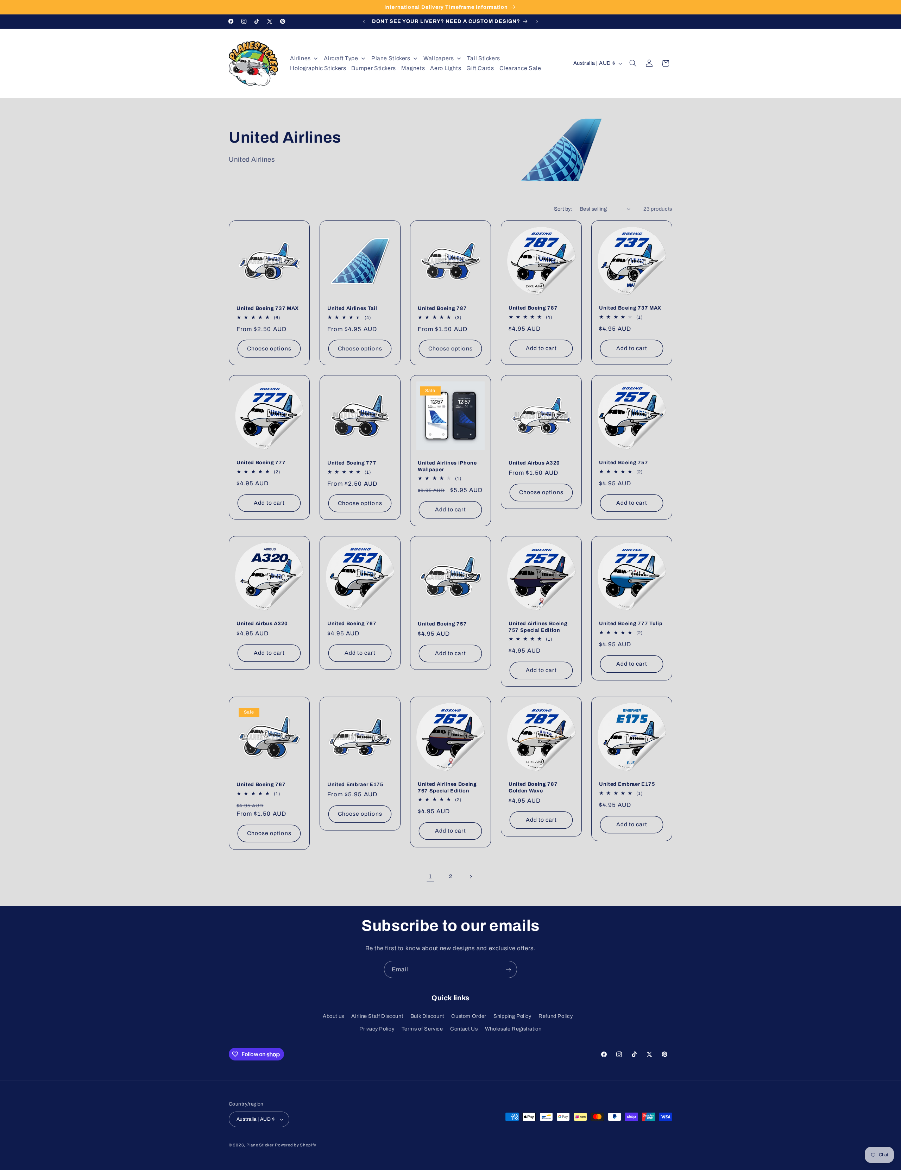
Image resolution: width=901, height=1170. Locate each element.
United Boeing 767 (351, 623)
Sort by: (563, 209)
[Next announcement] (537, 21)
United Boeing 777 (261, 462)
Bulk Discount (427, 1016)
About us (333, 1016)
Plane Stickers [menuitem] (390, 58)
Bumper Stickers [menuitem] (373, 68)
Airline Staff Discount (377, 1016)
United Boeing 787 (442, 308)
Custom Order (468, 1016)
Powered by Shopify (295, 1145)
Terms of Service (422, 1029)
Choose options (269, 348)
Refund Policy (555, 1016)
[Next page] (470, 877)
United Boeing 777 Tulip (630, 623)
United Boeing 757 (623, 462)
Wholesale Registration (513, 1029)
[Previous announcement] (364, 21)
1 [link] (430, 876)
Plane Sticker (260, 1145)
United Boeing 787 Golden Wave (533, 787)
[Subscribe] (508, 969)
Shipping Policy (512, 1016)
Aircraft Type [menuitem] (341, 58)
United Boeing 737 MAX (268, 308)
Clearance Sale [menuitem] (520, 68)
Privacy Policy (376, 1029)
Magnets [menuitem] (413, 68)
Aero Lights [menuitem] (445, 68)
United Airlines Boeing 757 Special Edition (538, 627)
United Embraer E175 (355, 784)
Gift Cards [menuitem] (480, 68)
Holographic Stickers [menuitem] (318, 68)
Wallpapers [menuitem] (438, 58)
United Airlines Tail (352, 308)
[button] (633, 63)
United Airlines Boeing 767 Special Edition (447, 787)
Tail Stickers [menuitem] (483, 58)
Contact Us (464, 1029)
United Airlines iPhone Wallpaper (447, 466)
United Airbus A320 (534, 463)
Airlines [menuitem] (300, 58)
